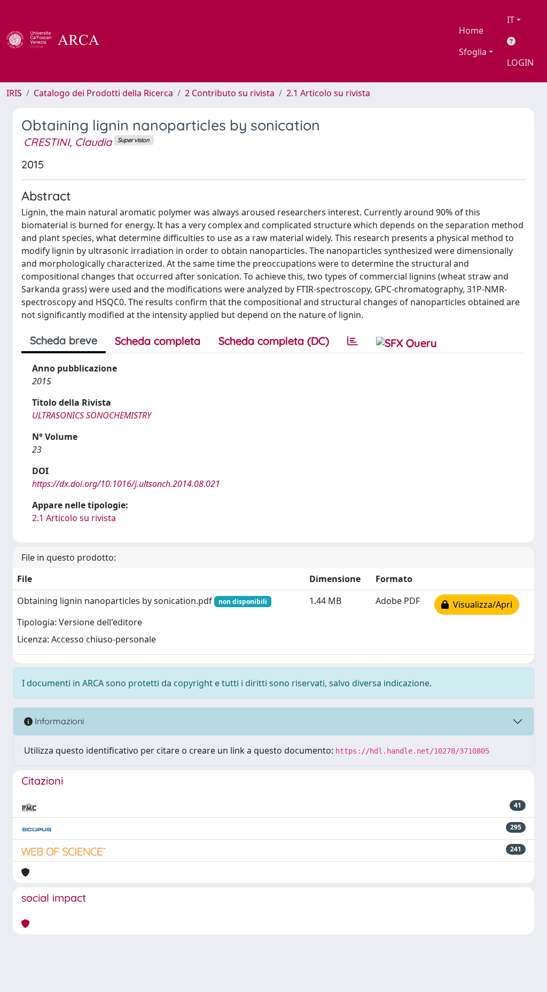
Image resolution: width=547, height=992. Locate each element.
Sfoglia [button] (473, 52)
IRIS (14, 93)
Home (471, 30)
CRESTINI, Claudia (68, 142)
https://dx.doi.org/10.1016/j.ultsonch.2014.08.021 (126, 484)
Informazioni (58, 721)
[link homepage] (58, 41)
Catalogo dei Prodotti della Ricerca (103, 93)
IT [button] (510, 20)
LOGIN (520, 62)
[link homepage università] (128, 41)
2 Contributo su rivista (230, 93)
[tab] (352, 341)
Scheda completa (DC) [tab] (273, 340)
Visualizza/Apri (480, 604)
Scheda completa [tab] (157, 340)
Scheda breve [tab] (63, 340)
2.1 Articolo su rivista (328, 93)
